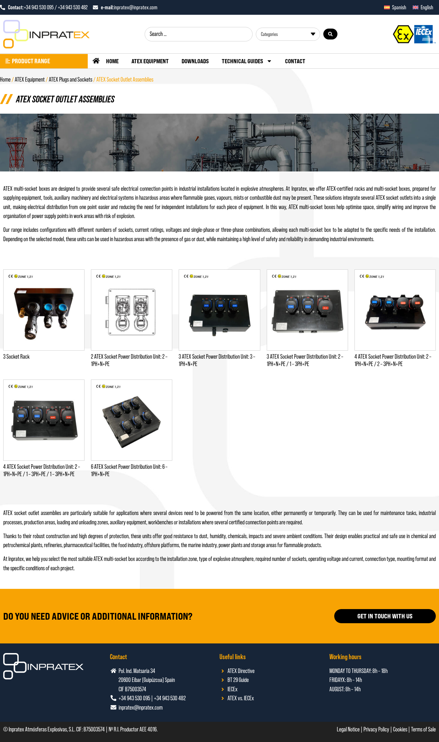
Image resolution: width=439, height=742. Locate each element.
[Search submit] (330, 34)
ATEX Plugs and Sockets (70, 79)
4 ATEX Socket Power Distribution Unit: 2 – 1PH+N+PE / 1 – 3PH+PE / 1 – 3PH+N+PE (41, 470)
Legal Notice (348, 729)
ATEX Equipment (150, 61)
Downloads (195, 61)
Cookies (400, 729)
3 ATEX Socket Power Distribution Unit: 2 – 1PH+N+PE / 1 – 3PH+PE (305, 360)
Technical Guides (242, 61)
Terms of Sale (423, 729)
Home (112, 61)
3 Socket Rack (16, 356)
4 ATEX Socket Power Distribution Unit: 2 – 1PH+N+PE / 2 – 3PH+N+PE (392, 360)
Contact (295, 61)
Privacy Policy (376, 729)
